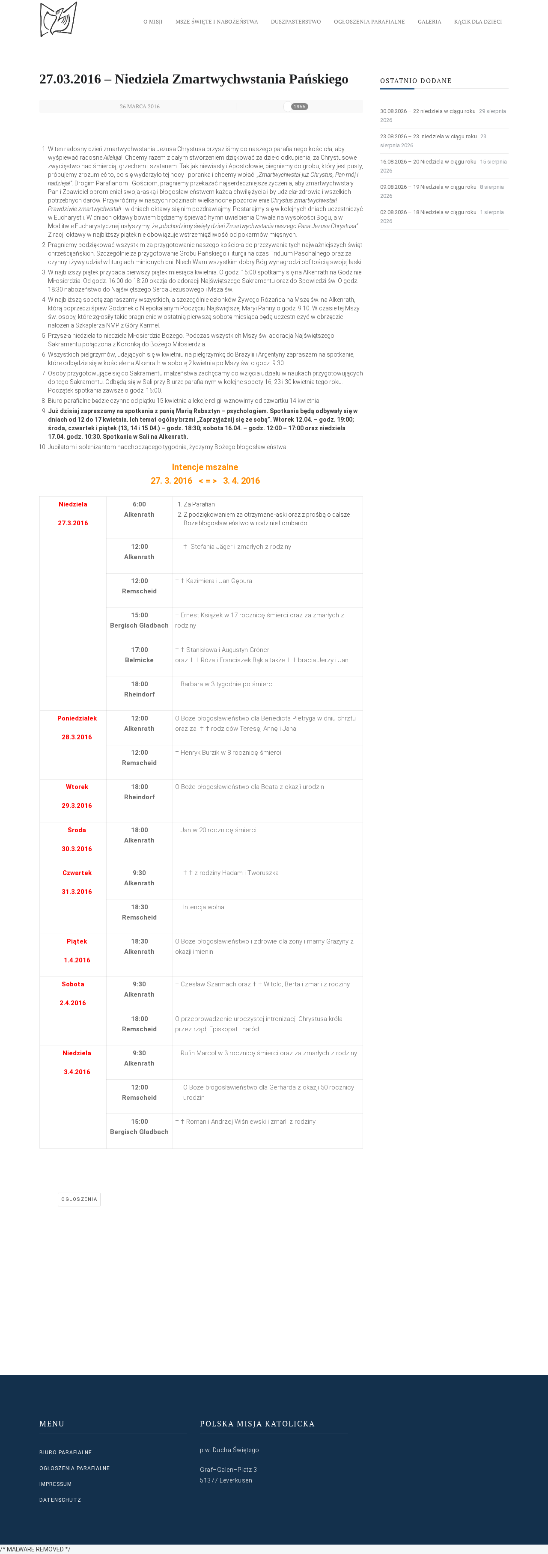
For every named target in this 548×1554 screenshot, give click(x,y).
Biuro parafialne (65, 1453)
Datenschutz (60, 1500)
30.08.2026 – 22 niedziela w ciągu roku (428, 111)
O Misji (153, 21)
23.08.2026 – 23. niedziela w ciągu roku (428, 136)
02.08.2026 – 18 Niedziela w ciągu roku (428, 212)
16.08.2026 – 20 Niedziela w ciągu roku (428, 161)
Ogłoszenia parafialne (369, 21)
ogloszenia (79, 1199)
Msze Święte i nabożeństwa (217, 21)
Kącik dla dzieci (478, 21)
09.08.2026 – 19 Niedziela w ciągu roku (428, 187)
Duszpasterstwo (296, 21)
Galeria (429, 21)
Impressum (55, 1484)
